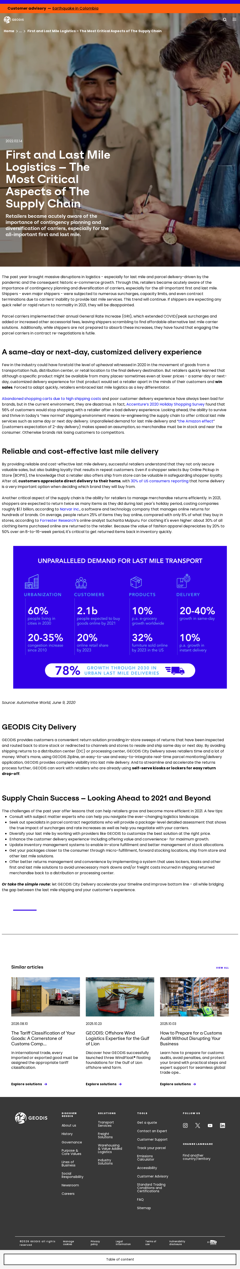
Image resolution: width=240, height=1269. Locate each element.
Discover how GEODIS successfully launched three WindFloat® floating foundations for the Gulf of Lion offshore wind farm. (118, 1060)
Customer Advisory (152, 1176)
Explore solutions (26, 1084)
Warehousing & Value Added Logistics (110, 1149)
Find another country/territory (196, 1157)
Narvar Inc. (70, 509)
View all (222, 968)
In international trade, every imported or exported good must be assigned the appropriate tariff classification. (44, 1060)
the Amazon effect (195, 421)
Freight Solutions (105, 1135)
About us (69, 1125)
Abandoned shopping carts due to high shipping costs (51, 398)
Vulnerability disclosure (177, 1243)
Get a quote (147, 1122)
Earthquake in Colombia (75, 8)
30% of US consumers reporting (159, 481)
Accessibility (147, 1167)
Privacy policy (95, 1243)
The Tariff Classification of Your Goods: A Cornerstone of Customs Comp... (43, 1038)
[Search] (225, 19)
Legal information (123, 1243)
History (67, 1133)
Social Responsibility (72, 1175)
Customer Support (152, 1139)
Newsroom (70, 1185)
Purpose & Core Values (71, 1152)
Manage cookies (68, 1243)
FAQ (140, 1199)
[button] (120, 1259)
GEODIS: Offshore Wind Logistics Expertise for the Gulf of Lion (117, 1038)
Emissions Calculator (145, 1157)
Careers (68, 1193)
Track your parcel (151, 1148)
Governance (72, 1142)
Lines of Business (68, 1163)
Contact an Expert (152, 1131)
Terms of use (150, 1243)
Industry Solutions (105, 1161)
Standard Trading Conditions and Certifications (151, 1188)
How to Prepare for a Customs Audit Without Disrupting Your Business (191, 1038)
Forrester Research (58, 520)
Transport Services (106, 1124)
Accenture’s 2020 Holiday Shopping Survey (165, 404)
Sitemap (144, 1208)
